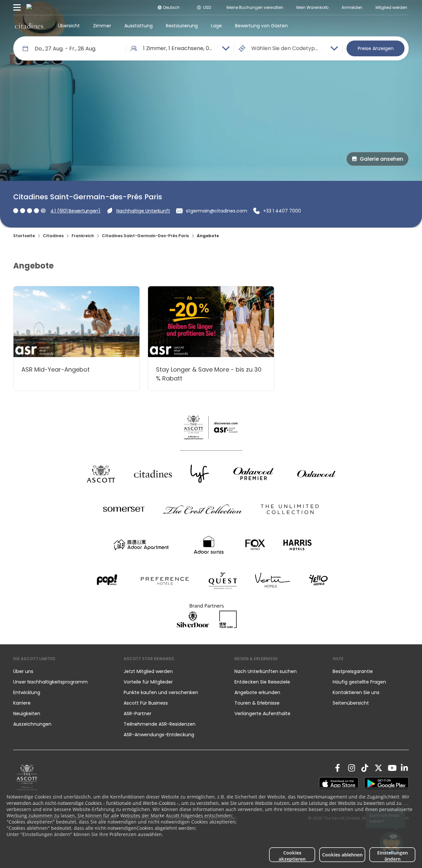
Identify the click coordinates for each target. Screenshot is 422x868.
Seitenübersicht (351, 703)
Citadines (53, 235)
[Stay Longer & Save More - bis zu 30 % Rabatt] (211, 321)
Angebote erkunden (257, 692)
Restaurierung (182, 25)
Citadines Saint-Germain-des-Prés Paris (145, 235)
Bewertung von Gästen (261, 25)
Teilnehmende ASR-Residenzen (160, 724)
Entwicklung (26, 692)
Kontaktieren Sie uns (356, 692)
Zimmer (102, 25)
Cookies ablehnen (342, 855)
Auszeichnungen (32, 724)
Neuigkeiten (26, 713)
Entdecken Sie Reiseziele (262, 682)
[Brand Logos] (101, 473)
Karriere (22, 703)
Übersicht (69, 25)
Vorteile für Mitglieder (148, 682)
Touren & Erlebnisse (257, 703)
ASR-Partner (137, 713)
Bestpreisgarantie (353, 671)
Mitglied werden (391, 7)
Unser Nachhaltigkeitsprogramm (50, 682)
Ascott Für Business (146, 703)
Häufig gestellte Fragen (359, 682)
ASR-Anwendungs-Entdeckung (159, 734)
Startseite (24, 235)
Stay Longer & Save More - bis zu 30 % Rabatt (208, 373)
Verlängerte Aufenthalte (262, 713)
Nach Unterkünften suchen (265, 671)
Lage (216, 25)
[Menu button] (17, 8)
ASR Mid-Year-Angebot (55, 369)
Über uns (23, 671)
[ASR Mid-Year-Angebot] (76, 321)
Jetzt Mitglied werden (148, 671)
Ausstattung (138, 25)
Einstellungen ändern (392, 856)
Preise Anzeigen (376, 48)
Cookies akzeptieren (292, 856)
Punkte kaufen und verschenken (161, 692)
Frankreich (83, 235)
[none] (61, 671)
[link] (27, 777)
